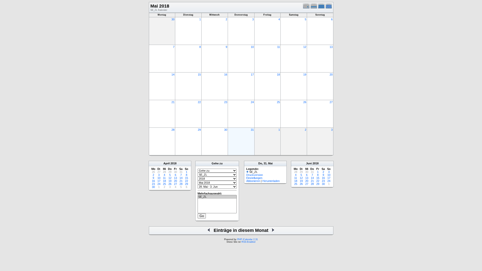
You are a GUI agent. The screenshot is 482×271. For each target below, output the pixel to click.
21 (172, 102)
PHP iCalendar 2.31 (247, 239)
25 (278, 102)
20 (331, 74)
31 (252, 129)
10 (252, 46)
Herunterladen (271, 180)
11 (278, 46)
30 (172, 19)
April (166, 163)
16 (225, 74)
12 (304, 46)
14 (172, 74)
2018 (173, 163)
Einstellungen (254, 177)
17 (252, 74)
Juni (309, 163)
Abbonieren (253, 180)
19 (304, 74)
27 (331, 102)
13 (331, 46)
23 (225, 102)
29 (199, 129)
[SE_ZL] (217, 197)
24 (252, 102)
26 (304, 102)
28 (172, 129)
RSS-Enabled (248, 242)
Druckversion (254, 174)
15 (199, 74)
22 (199, 102)
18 (278, 74)
